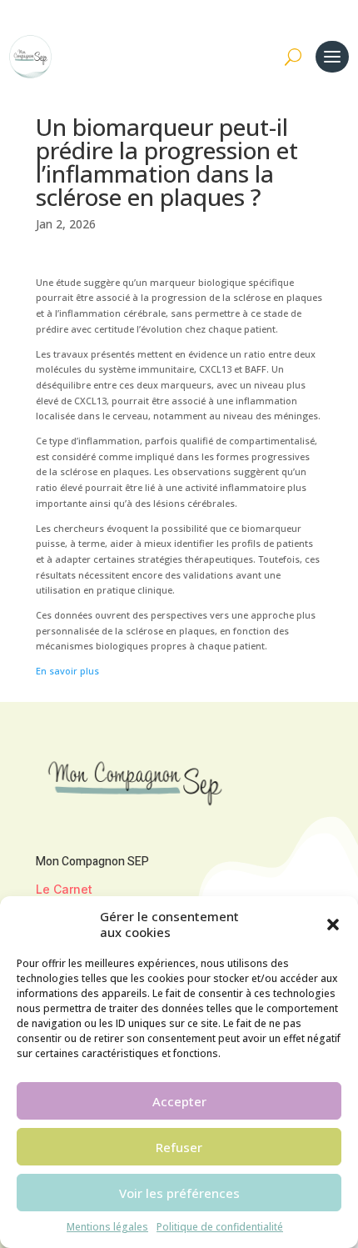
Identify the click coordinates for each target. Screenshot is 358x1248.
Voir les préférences (179, 1193)
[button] (333, 924)
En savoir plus (67, 670)
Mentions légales (107, 1227)
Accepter (179, 1101)
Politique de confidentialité (220, 1227)
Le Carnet (64, 889)
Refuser (179, 1147)
